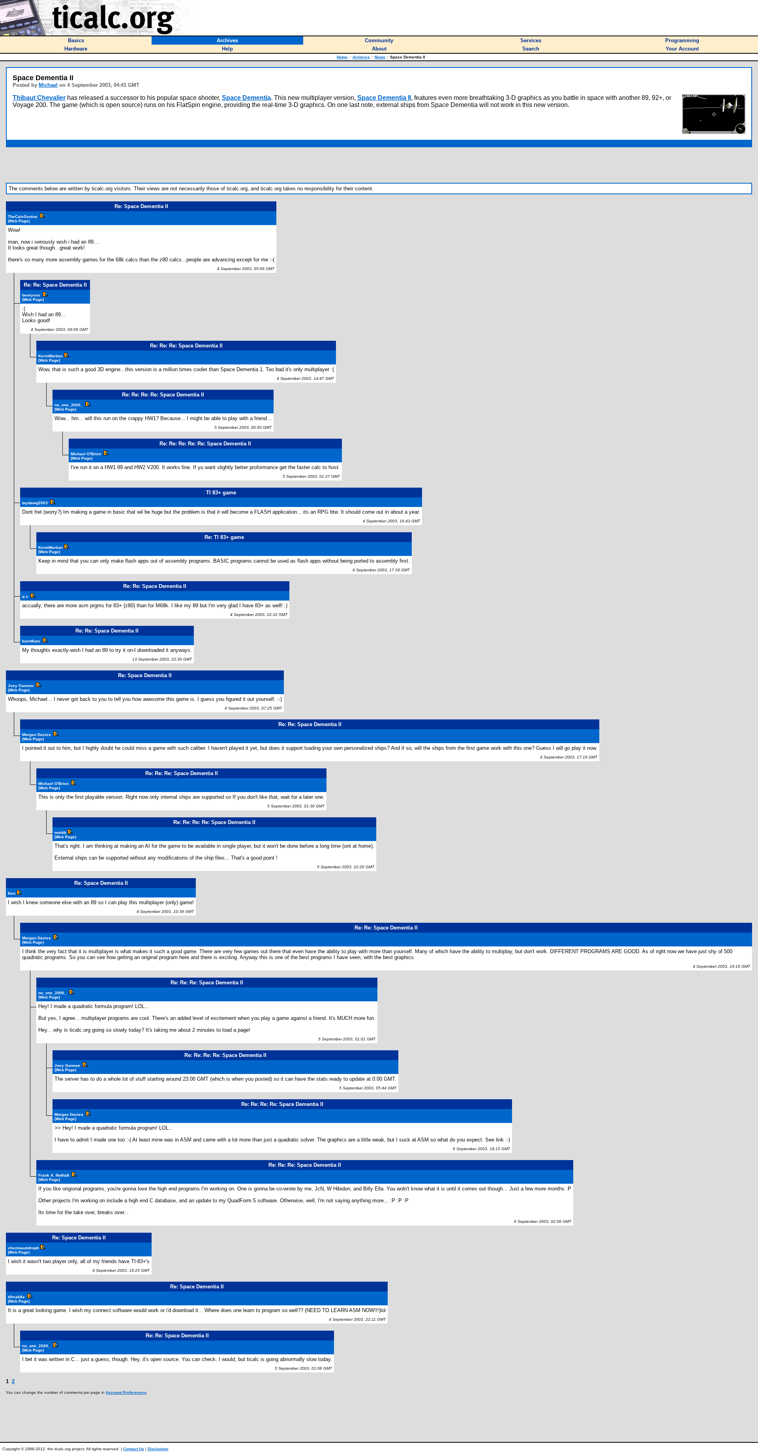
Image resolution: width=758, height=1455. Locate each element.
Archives (361, 57)
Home (342, 57)
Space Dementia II (384, 97)
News (380, 57)
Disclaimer (158, 1449)
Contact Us (133, 1449)
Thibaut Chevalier (39, 97)
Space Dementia (246, 97)
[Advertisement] (379, 165)
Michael (48, 85)
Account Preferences (126, 1392)
